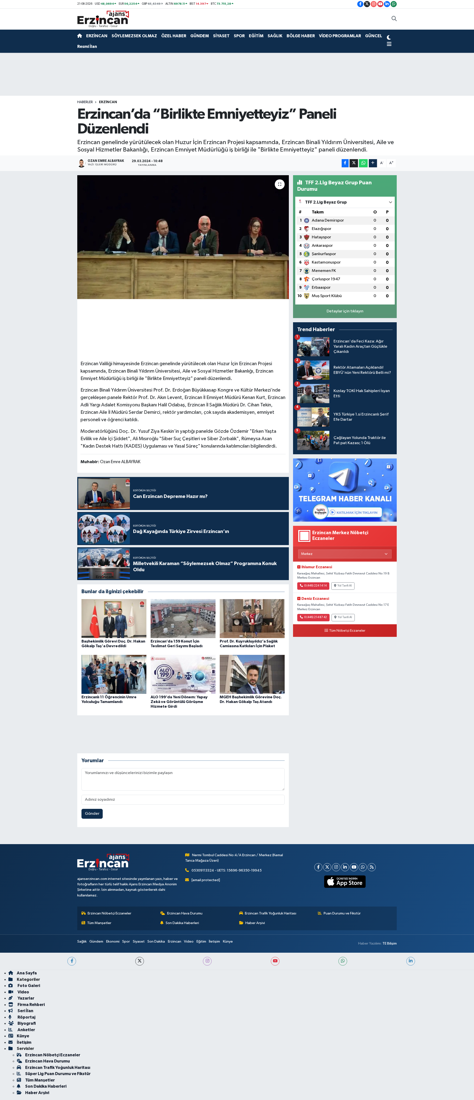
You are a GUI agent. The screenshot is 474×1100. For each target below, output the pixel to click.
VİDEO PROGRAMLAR (340, 36)
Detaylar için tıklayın (345, 311)
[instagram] (207, 961)
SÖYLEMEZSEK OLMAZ (134, 36)
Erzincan (174, 941)
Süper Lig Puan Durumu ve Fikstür (58, 1074)
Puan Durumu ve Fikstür (342, 913)
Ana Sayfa (27, 973)
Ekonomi (112, 941)
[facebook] (71, 961)
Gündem (96, 941)
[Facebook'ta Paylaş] (345, 163)
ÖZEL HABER (173, 36)
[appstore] (345, 881)
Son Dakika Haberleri (182, 923)
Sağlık (82, 941)
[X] (327, 867)
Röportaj (26, 1017)
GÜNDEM (199, 36)
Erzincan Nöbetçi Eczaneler (109, 913)
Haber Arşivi (255, 923)
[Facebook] (318, 867)
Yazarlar (25, 998)
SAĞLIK (275, 36)
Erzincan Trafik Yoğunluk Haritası (270, 913)
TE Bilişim (389, 943)
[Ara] (394, 19)
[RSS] (372, 867)
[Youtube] (354, 867)
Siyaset (139, 941)
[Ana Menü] (389, 44)
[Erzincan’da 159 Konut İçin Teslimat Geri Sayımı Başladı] (183, 618)
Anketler (26, 1030)
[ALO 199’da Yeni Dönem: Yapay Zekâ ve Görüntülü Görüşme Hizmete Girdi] (183, 674)
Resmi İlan (87, 46)
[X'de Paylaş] (354, 163)
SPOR (239, 36)
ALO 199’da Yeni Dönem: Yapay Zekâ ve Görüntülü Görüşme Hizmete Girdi (179, 701)
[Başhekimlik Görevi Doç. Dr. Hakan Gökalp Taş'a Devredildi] (113, 618)
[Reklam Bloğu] (345, 490)
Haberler (85, 102)
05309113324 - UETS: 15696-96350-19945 (227, 870)
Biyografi (26, 1023)
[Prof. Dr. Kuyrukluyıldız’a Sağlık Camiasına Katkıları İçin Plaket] (252, 618)
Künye (228, 941)
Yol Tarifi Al (344, 585)
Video (189, 941)
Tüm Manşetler (99, 923)
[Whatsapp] (363, 867)
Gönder (92, 814)
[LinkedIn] (345, 867)
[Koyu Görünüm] (389, 38)
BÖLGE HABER (301, 36)
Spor (126, 941)
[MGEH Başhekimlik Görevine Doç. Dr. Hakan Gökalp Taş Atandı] (252, 674)
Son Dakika (156, 941)
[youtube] (275, 961)
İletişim (214, 941)
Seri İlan (25, 1011)
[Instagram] (336, 867)
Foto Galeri (28, 986)
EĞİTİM (256, 36)
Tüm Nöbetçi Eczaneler (347, 630)
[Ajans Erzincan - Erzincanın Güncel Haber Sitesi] (103, 19)
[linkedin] (410, 961)
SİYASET (221, 36)
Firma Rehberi (31, 1005)
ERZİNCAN (96, 36)
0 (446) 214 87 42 (315, 617)
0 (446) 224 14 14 (315, 585)
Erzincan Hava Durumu (184, 913)
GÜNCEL (373, 36)
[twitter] (139, 961)
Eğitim (201, 941)
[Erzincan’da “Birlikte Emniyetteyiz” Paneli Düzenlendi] (183, 237)
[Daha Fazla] (373, 163)
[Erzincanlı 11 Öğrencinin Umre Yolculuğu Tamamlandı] (113, 674)
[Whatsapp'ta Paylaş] (363, 163)
